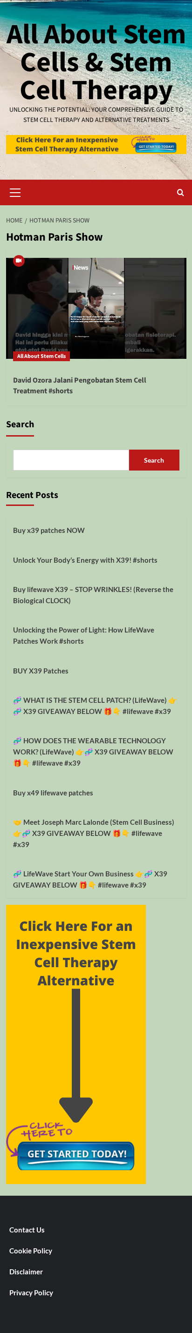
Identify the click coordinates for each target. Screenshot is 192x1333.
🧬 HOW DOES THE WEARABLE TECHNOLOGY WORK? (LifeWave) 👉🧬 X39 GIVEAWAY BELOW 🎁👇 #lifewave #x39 (93, 751)
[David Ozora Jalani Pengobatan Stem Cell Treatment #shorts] (96, 308)
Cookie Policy (30, 1250)
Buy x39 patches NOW (49, 530)
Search (20, 424)
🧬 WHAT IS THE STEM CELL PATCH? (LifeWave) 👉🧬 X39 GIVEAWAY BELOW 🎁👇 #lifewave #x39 (95, 705)
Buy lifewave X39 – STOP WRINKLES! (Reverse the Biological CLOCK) (93, 595)
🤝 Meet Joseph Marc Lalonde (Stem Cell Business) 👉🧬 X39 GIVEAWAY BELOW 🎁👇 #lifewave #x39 (93, 833)
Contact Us (27, 1229)
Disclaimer (26, 1271)
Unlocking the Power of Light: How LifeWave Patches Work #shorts (83, 635)
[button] (15, 191)
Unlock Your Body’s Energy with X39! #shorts (85, 560)
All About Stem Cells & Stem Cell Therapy (96, 62)
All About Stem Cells (41, 356)
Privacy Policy (31, 1292)
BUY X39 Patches (41, 670)
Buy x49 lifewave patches (53, 792)
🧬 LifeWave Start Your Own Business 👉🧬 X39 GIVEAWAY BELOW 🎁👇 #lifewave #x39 (90, 879)
